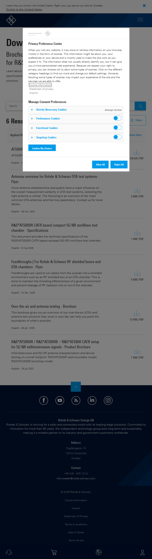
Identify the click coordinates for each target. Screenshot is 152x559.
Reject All (119, 164)
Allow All (100, 164)
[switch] (117, 118)
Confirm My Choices (42, 148)
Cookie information (40, 85)
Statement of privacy (41, 88)
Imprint (33, 92)
